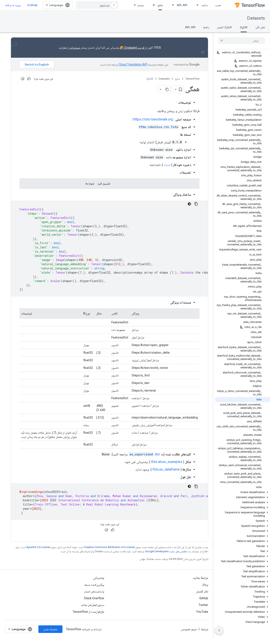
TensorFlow (192, 78)
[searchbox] (241, 40)
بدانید (204, 5)
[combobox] (97, 5)
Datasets (256, 18)
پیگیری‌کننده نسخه (94, 584)
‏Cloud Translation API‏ (133, 64)
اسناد (167, 165)
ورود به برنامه (12, 5)
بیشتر (140, 5)
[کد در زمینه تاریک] (189, 204)
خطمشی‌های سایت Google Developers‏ (166, 551)
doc (145, 454)
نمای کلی (260, 27)
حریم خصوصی (189, 629)
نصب (218, 5)
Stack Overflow (94, 598)
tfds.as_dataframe (166, 469)
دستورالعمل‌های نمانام (92, 605)
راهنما (206, 27)
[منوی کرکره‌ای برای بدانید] (196, 5)
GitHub (32, 5)
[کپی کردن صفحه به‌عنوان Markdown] (167, 89)
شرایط (204, 629)
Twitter (203, 605)
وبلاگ (205, 584)
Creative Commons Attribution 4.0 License (109, 547)
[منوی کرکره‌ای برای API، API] (172, 5)
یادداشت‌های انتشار (94, 591)
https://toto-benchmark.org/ (152, 119)
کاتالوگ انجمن (224, 27)
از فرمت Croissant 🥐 (133, 47)
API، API (182, 5)
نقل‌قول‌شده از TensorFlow (88, 611)
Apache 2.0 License (38, 547)
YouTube (202, 611)
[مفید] (29, 79)
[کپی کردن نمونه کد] (196, 204)
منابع (160, 5)
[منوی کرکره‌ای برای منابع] (152, 5)
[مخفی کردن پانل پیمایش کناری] (219, 630)
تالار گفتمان (202, 591)
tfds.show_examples (166, 462)
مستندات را (74, 47)
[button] (242, 492)
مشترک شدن (50, 629)
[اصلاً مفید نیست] (22, 79)
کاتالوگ (244, 27)
